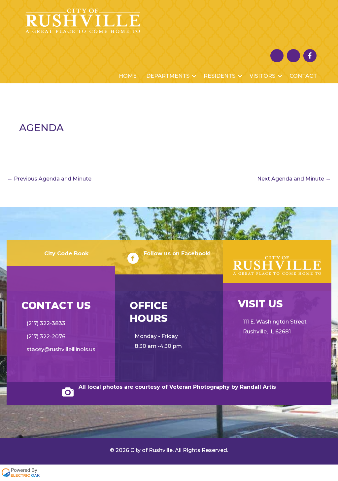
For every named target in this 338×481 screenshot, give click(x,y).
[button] (194, 76)
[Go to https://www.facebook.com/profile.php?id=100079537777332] (310, 55)
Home (128, 76)
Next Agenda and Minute (294, 179)
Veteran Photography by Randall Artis (222, 387)
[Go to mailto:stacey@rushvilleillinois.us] (293, 57)
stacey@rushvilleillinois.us (60, 349)
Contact (303, 76)
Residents (219, 76)
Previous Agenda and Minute (49, 179)
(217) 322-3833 (45, 323)
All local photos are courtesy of (124, 387)
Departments (167, 76)
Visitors (262, 76)
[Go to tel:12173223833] (277, 57)
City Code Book (66, 253)
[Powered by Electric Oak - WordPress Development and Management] (20, 472)
